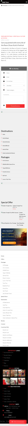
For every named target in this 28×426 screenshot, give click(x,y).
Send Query (9, 243)
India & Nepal (7, 391)
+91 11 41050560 (8, 412)
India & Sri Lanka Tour (8, 310)
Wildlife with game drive (9, 164)
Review (3, 320)
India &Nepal (6, 138)
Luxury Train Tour (7, 280)
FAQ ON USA (6, 332)
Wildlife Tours (6, 270)
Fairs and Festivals (6, 36)
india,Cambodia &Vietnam (9, 153)
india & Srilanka (7, 393)
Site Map (2, 421)
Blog (5, 363)
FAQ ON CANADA (7, 337)
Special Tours (4, 296)
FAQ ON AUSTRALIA (7, 335)
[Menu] (26, 2)
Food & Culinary (6, 278)
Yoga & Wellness (6, 273)
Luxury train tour (7, 179)
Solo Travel (5, 291)
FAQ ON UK (5, 330)
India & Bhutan (7, 396)
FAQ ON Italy (6, 345)
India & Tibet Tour (7, 315)
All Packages (5, 265)
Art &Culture (6, 160)
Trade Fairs (6, 360)
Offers (2, 259)
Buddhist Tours (6, 285)
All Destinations (6, 302)
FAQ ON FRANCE (7, 342)
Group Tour (5, 288)
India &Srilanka (6, 141)
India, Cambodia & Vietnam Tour (10, 318)
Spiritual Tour (6, 275)
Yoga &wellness (6, 168)
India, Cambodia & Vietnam (10, 401)
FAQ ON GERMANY (7, 340)
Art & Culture (6, 267)
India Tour (5, 305)
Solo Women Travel (7, 293)
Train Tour (5, 283)
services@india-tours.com (10, 417)
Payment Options (8, 355)
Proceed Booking (15, 106)
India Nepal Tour (6, 307)
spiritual (5, 175)
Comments (6, 94)
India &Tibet (5, 149)
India (4, 134)
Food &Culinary (6, 171)
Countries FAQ (5, 327)
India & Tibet (7, 399)
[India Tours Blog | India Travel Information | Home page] (8, 1)
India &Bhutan (6, 145)
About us (6, 365)
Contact (3, 324)
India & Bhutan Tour (7, 312)
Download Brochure (8, 352)
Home (2, 256)
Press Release (7, 357)
